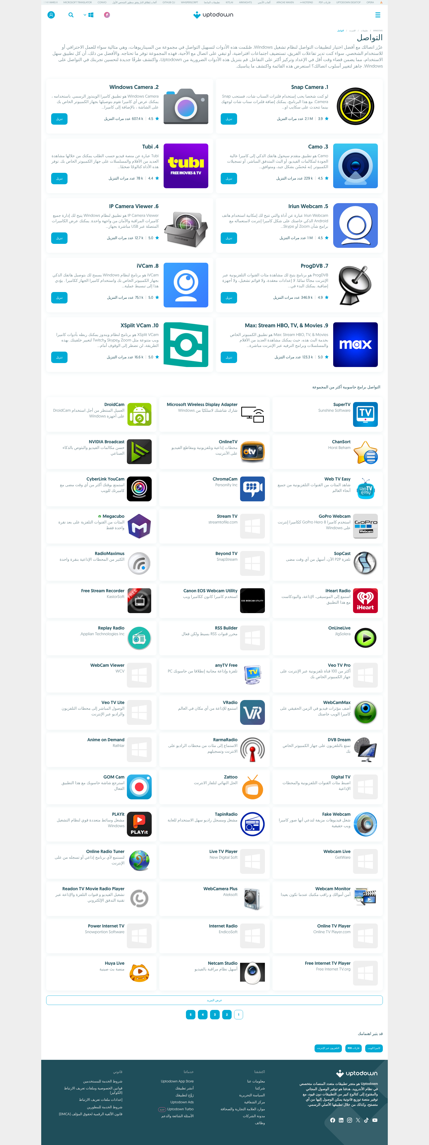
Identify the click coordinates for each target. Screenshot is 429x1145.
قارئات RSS (353, 1048)
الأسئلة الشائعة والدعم (177, 1116)
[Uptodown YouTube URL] (375, 1120)
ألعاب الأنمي (264, 2)
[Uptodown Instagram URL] (350, 1120)
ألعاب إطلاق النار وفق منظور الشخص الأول (134, 2)
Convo (102, 2)
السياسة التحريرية (252, 1095)
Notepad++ (306, 2)
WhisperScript (189, 2)
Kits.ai (229, 2)
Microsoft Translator (78, 2)
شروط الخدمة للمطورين (104, 1107)
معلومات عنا (256, 1081)
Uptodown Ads (182, 1102)
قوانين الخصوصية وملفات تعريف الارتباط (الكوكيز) (93, 1090)
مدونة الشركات (254, 1116)
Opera (370, 2)
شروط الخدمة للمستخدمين (102, 1081)
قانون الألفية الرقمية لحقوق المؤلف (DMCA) (90, 1114)
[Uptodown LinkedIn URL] (341, 1120)
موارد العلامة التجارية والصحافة (242, 1109)
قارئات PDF (324, 2)
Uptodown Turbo (177, 1109)
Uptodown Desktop (348, 2)
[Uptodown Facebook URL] (333, 1120)
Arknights (245, 2)
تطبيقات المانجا (212, 2)
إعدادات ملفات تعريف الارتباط (100, 1099)
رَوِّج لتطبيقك (185, 1095)
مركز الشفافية (254, 1102)
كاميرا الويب (374, 1048)
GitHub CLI (169, 2)
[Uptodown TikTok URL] (366, 1120)
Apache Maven (285, 2)
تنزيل (229, 119)
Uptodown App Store (177, 1081)
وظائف (260, 1123)
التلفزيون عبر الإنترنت (328, 1048)
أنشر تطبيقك (184, 1088)
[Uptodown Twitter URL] (358, 1120)
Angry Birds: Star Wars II (42, 2)
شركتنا (260, 1088)
